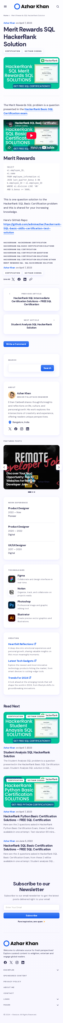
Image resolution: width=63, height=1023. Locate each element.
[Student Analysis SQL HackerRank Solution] (31, 324)
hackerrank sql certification (20, 249)
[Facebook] (5, 962)
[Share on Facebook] (19, 279)
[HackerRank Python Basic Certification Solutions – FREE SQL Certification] (31, 791)
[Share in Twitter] (13, 279)
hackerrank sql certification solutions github (30, 260)
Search (12, 360)
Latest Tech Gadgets (20, 661)
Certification (12, 51)
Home (6, 15)
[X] (11, 962)
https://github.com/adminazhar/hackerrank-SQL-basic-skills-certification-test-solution (32, 228)
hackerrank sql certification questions (26, 253)
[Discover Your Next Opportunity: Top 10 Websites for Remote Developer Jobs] (31, 467)
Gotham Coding (33, 51)
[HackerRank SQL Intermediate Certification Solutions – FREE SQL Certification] (31, 299)
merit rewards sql (13, 263)
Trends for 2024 (18, 678)
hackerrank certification (32, 243)
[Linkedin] (23, 962)
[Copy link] (31, 279)
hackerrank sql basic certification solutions (29, 246)
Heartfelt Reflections (20, 644)
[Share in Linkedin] (25, 279)
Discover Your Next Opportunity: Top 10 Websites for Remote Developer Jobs (20, 479)
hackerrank (10, 243)
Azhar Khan (24, 393)
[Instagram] (17, 962)
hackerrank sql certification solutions (26, 256)
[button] (5, 6)
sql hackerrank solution (39, 263)
